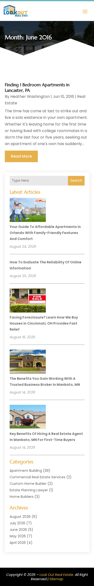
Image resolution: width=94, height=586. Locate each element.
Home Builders (22, 496)
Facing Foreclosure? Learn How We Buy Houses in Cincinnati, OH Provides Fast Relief (44, 323)
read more (21, 156)
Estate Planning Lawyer (29, 490)
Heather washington (30, 96)
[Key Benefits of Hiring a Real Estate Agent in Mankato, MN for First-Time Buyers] (28, 417)
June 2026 (18, 529)
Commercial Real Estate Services (37, 477)
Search (76, 180)
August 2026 (20, 516)
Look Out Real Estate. (57, 574)
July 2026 (17, 523)
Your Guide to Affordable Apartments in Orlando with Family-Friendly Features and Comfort (45, 232)
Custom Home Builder (28, 483)
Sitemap (56, 579)
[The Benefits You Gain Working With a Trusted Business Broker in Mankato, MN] (28, 362)
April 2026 (18, 542)
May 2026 (18, 536)
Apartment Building (26, 470)
